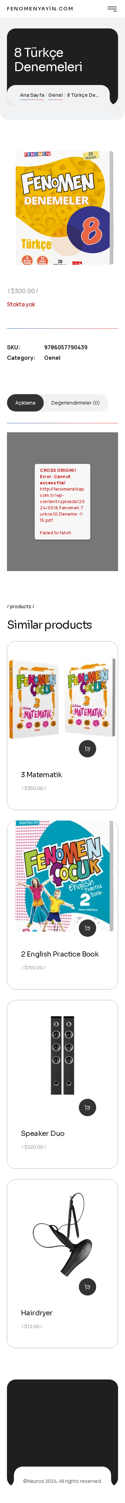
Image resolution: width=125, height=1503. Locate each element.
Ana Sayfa (32, 95)
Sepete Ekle (87, 748)
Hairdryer (37, 1313)
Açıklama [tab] (25, 402)
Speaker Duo (42, 1133)
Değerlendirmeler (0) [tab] (75, 402)
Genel (55, 95)
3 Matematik (41, 775)
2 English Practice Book (60, 954)
